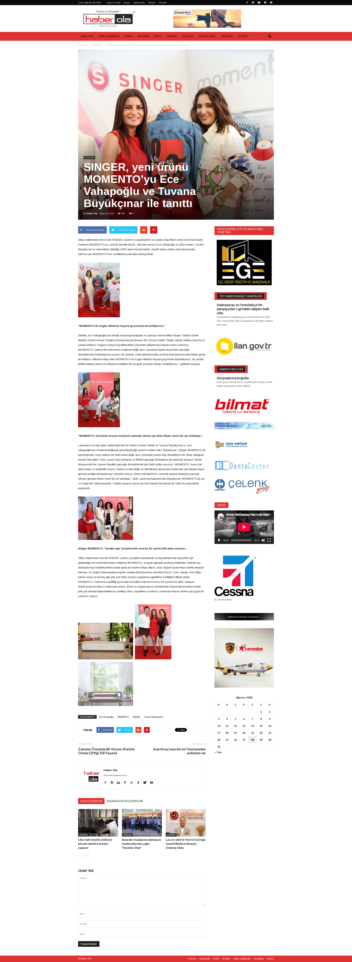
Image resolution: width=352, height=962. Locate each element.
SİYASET (243, 36)
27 (243, 739)
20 (243, 732)
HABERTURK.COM (231, 369)
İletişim (151, 2)
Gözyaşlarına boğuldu (233, 378)
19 (235, 732)
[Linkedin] (120, 782)
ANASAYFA (87, 36)
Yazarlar (163, 2)
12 (235, 725)
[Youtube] (271, 2)
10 (218, 725)
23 (269, 732)
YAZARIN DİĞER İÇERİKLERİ (125, 801)
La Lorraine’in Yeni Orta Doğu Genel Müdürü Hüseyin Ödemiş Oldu (186, 843)
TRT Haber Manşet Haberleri (240, 296)
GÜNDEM (171, 36)
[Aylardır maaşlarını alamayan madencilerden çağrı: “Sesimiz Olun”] (142, 823)
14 (252, 725)
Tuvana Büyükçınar (153, 716)
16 (269, 725)
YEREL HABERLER (108, 36)
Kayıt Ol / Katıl (114, 2)
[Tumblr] (140, 782)
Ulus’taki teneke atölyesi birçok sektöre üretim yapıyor (95, 843)
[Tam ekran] (269, 540)
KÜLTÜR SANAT (208, 36)
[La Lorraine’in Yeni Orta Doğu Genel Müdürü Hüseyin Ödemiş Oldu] (186, 823)
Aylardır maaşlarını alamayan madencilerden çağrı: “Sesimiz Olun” (141, 843)
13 (243, 725)
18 (226, 732)
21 (252, 732)
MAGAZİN (227, 36)
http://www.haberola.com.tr (115, 775)
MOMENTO (123, 716)
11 (226, 725)
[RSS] (133, 782)
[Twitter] (259, 2)
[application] (244, 527)
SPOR (157, 36)
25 (226, 739)
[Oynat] (219, 540)
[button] (269, 36)
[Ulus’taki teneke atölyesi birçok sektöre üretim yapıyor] (98, 823)
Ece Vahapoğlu (106, 716)
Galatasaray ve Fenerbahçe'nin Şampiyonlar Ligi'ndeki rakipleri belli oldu (243, 309)
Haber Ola (92, 213)
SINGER (136, 716)
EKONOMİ (143, 36)
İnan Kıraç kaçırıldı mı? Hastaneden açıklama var (179, 751)
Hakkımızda (139, 2)
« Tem (218, 752)
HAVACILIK (188, 36)
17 (218, 732)
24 (218, 739)
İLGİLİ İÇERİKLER (91, 801)
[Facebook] (247, 2)
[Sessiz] (263, 540)
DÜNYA (128, 36)
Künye (127, 2)
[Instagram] (253, 2)
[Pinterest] (126, 782)
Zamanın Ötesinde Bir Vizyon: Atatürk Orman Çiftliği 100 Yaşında (106, 751)
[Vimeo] (265, 2)
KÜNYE (270, 958)
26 (235, 739)
